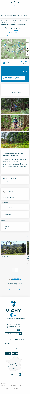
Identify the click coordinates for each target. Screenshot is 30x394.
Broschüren (7, 343)
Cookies (28, 383)
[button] (7, 35)
